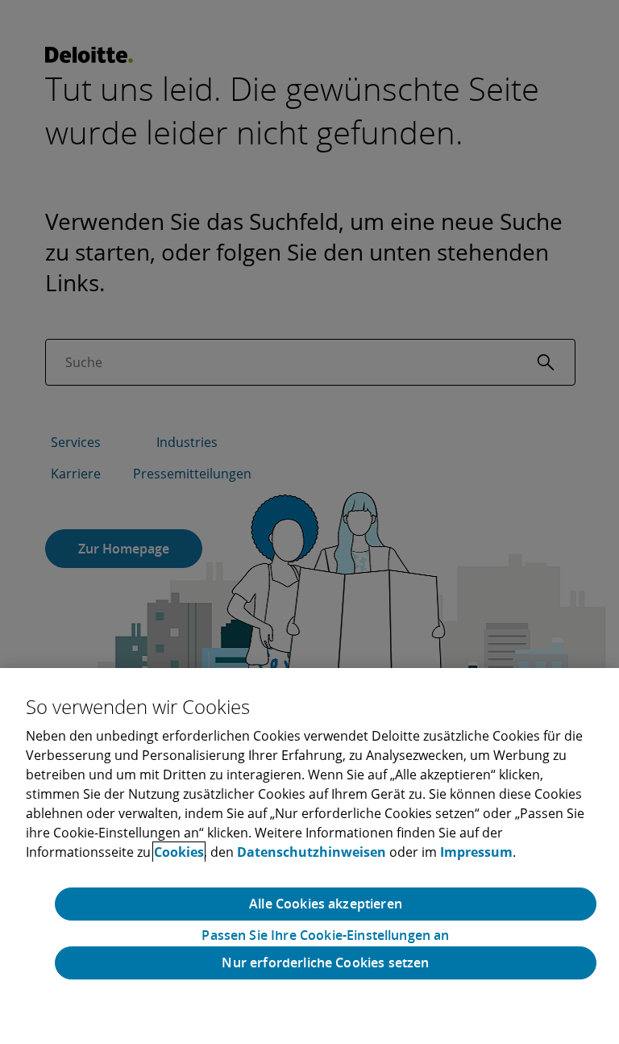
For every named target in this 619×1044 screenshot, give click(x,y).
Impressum (476, 852)
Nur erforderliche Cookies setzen (325, 962)
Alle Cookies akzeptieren (325, 903)
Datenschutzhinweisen (311, 852)
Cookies (179, 852)
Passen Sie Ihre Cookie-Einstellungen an (325, 935)
